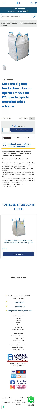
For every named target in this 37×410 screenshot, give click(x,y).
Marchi (18, 323)
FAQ (18, 343)
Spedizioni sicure (18, 347)
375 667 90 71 (22, 11)
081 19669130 (20, 9)
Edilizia (22, 22)
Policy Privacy (18, 338)
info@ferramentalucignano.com (20, 311)
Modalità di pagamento (18, 345)
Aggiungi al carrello (22, 129)
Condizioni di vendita (18, 336)
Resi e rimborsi (18, 349)
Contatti (18, 327)
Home (17, 22)
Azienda (18, 320)
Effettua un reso (18, 329)
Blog (18, 325)
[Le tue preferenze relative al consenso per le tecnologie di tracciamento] (3, 407)
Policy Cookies (18, 340)
